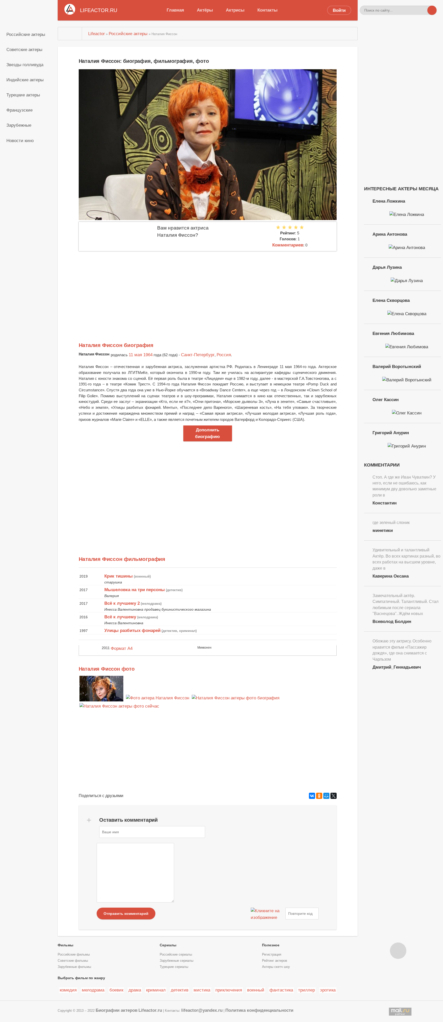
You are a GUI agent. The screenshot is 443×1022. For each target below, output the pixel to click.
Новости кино (20, 140)
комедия (68, 990)
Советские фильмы (73, 961)
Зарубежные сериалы (176, 961)
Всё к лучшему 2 (122, 603)
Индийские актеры (25, 79)
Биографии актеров (116, 1010)
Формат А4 (122, 648)
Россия (224, 354)
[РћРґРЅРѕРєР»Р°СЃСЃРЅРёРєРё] (319, 796)
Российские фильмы (74, 954)
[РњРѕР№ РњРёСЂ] (326, 796)
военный (255, 990)
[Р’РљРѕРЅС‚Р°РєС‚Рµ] (312, 796)
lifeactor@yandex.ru (202, 1010)
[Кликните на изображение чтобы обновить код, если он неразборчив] (267, 913)
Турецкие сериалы (174, 967)
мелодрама (93, 990)
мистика (202, 990)
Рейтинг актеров (274, 961)
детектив (179, 990)
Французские (19, 110)
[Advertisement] (208, 289)
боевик (116, 990)
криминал (156, 990)
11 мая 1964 (141, 354)
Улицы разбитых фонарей (132, 630)
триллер (306, 990)
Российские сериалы (176, 954)
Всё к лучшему (120, 616)
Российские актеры (25, 34)
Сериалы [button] (168, 945)
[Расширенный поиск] (422, 10)
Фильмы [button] (65, 945)
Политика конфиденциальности (259, 1010)
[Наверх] (398, 950)
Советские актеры (24, 49)
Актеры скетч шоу (276, 967)
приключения (228, 990)
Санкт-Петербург (198, 354)
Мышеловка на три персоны (134, 589)
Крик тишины (118, 576)
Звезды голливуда (24, 64)
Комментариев (287, 244)
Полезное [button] (270, 945)
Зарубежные (18, 125)
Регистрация (271, 954)
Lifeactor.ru (150, 1010)
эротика (328, 990)
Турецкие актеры (23, 94)
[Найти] (432, 10)
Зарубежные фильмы (74, 967)
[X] (333, 796)
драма (134, 990)
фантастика (281, 990)
